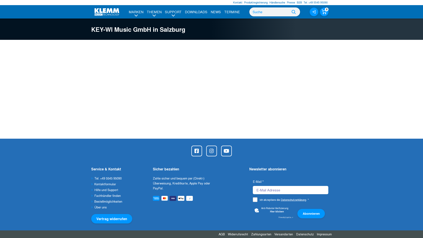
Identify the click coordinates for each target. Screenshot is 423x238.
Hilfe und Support (106, 190)
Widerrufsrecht (238, 234)
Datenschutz (305, 234)
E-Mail (258, 181)
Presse (291, 2)
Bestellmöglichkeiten (108, 201)
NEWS (216, 11)
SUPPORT (173, 11)
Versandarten (283, 234)
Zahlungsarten (261, 234)
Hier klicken (277, 211)
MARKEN (136, 11)
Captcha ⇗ (286, 217)
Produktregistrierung (256, 2)
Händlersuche (277, 2)
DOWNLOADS (196, 11)
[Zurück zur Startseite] (107, 12)
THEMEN (154, 11)
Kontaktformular (105, 184)
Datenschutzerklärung (293, 200)
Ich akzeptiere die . (284, 200)
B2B (299, 2)
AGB (222, 234)
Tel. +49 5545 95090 (316, 2)
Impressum (324, 234)
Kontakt (237, 2)
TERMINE (232, 11)
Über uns (100, 207)
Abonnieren (311, 213)
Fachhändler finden (107, 195)
